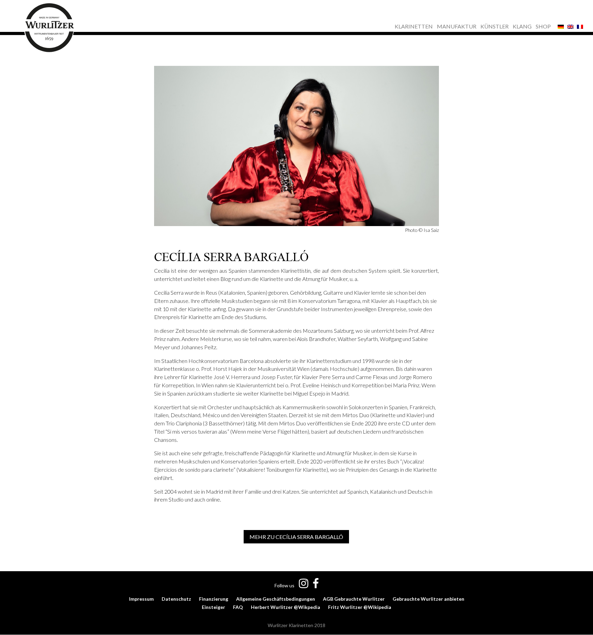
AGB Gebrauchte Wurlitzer (354, 599)
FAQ (238, 607)
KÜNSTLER (494, 27)
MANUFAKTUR (456, 27)
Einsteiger (213, 607)
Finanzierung (213, 599)
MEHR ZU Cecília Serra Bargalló (296, 536)
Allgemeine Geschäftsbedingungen (275, 599)
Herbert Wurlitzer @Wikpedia (285, 607)
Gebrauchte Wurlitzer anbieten (428, 599)
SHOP (543, 27)
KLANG (522, 27)
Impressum (141, 599)
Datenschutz (176, 599)
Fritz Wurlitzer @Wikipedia (359, 607)
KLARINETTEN (414, 27)
